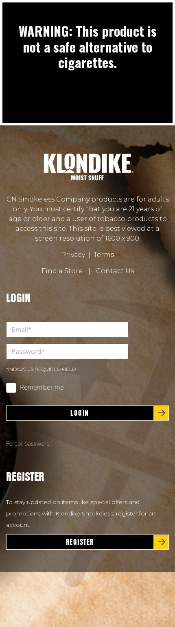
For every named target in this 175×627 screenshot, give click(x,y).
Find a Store (62, 271)
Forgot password (28, 443)
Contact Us (115, 271)
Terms (104, 255)
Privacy (73, 255)
